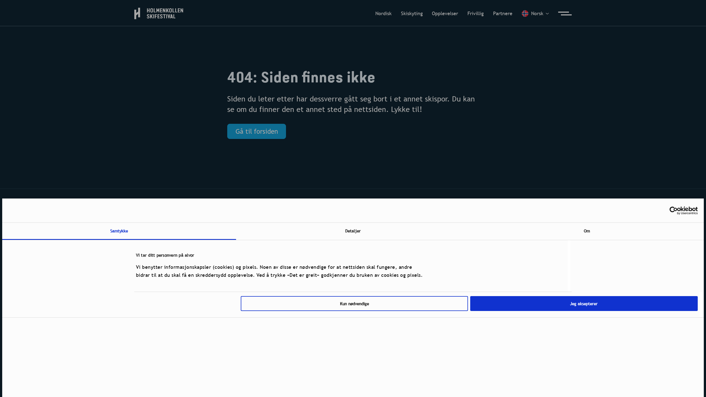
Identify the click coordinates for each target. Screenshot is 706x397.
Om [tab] (587, 231)
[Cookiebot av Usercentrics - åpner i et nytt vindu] (673, 210)
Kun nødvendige (354, 303)
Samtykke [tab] (119, 231)
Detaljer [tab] (353, 231)
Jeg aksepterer (584, 303)
